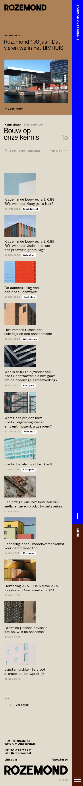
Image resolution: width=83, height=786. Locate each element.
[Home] (25, 7)
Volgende (22, 705)
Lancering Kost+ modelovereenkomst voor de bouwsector (34, 546)
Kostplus (29, 297)
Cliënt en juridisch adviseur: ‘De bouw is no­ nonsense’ (25, 629)
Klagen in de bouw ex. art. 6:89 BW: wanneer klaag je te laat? (29, 201)
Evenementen (34, 124)
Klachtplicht (31, 208)
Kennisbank (12, 124)
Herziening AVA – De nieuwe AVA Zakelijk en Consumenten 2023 (31, 588)
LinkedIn (10, 759)
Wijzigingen (30, 339)
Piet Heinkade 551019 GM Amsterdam (20, 742)
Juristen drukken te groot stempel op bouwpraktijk (25, 671)
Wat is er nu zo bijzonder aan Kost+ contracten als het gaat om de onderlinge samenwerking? (31, 376)
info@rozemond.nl (17, 753)
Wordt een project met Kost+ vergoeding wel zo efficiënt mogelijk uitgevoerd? (28, 422)
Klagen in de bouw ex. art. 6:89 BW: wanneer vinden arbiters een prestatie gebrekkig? (29, 245)
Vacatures (60, 759)
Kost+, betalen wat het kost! (28, 464)
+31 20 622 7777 (17, 750)
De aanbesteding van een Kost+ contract (21, 289)
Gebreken (28, 255)
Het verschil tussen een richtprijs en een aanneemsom (28, 331)
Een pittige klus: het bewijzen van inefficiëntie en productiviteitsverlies (33, 504)
